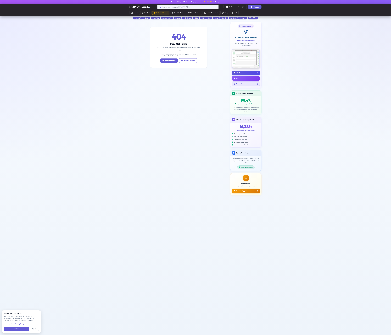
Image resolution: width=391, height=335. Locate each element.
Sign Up (256, 7)
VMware (242, 18)
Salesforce (187, 18)
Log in (242, 7)
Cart (230, 7)
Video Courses (195, 13)
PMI (203, 18)
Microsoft (138, 18)
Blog (226, 13)
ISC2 (196, 18)
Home (136, 13)
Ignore (34, 329)
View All (252, 18)
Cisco (147, 18)
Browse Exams (189, 61)
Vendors (147, 13)
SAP (209, 18)
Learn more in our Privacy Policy (14, 324)
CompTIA (155, 18)
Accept (16, 329)
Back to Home (170, 61)
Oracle (177, 18)
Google (224, 18)
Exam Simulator (212, 13)
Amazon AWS (167, 18)
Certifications (178, 13)
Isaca (216, 18)
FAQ (235, 13)
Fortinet (233, 18)
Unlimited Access (162, 13)
